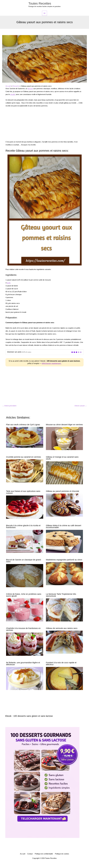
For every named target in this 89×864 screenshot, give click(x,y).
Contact (30, 854)
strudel (12, 94)
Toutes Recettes (39, 3)
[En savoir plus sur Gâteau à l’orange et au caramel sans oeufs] (64, 473)
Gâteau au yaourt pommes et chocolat (62, 491)
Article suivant (81, 406)
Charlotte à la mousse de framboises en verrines (23, 629)
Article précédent (9, 406)
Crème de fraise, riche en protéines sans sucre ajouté (23, 595)
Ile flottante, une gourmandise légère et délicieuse (23, 663)
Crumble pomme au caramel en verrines (23, 457)
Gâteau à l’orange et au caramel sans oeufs (62, 458)
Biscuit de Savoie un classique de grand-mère (23, 561)
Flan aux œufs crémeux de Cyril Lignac (23, 424)
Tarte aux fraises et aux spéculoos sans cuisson (23, 492)
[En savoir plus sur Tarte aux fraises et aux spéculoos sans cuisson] (24, 507)
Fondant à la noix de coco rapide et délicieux (61, 663)
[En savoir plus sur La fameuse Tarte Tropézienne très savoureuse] (64, 610)
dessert (30, 88)
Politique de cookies (62, 854)
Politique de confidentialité (44, 854)
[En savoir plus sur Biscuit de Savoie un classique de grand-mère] (24, 575)
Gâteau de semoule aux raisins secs (61, 628)
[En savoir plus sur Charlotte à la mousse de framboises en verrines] (24, 644)
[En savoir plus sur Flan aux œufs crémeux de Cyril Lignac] (24, 437)
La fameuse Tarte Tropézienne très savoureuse (61, 595)
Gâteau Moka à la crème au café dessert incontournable (63, 526)
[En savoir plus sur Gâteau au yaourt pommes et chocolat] (64, 505)
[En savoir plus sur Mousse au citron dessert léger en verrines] (64, 438)
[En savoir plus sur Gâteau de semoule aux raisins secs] (64, 642)
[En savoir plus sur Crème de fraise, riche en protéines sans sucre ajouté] (24, 610)
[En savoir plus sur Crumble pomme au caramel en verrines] (24, 471)
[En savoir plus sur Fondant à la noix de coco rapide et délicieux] (64, 678)
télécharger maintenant (51, 363)
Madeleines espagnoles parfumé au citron (64, 560)
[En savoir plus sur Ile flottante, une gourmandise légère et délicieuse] (24, 678)
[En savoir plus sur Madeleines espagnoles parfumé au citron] (64, 573)
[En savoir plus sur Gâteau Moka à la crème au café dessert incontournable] (64, 541)
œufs (9, 283)
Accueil (22, 854)
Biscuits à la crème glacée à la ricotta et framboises (23, 526)
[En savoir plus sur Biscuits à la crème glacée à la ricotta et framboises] (24, 541)
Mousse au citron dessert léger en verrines (64, 424)
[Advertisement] (44, 125)
